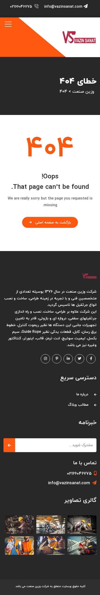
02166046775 (21, 6)
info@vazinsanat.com (63, 6)
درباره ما (82, 394)
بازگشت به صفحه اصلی (53, 222)
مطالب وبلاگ (78, 404)
